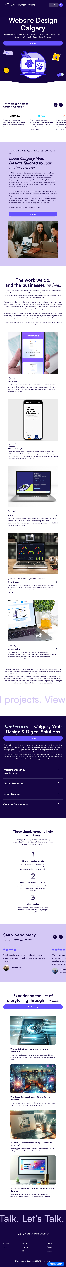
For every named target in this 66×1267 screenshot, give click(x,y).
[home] (19, 5)
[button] (61, 5)
